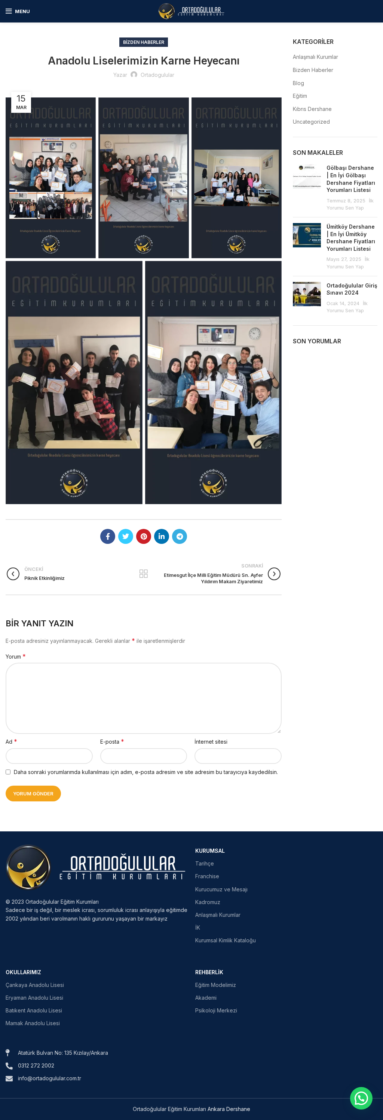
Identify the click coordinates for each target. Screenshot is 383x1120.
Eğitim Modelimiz (215, 985)
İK (197, 927)
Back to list (143, 573)
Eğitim (300, 96)
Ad (11, 741)
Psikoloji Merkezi (216, 1010)
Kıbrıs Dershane (312, 109)
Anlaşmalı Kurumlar (315, 57)
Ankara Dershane (229, 1109)
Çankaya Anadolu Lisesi (35, 985)
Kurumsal (210, 850)
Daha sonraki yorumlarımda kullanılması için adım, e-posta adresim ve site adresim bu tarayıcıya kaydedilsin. (146, 772)
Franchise (207, 876)
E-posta (112, 741)
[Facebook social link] (107, 536)
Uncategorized (311, 121)
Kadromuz (207, 902)
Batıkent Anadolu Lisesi (34, 1010)
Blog (298, 83)
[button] (361, 1098)
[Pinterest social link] (143, 536)
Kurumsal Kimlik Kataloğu (225, 940)
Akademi (206, 997)
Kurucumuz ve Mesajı (221, 889)
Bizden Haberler (143, 42)
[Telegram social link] (179, 536)
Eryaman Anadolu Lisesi (34, 997)
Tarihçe (204, 863)
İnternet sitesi (210, 741)
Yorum (16, 656)
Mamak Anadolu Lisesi (33, 1023)
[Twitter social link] (125, 536)
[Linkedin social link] (161, 536)
